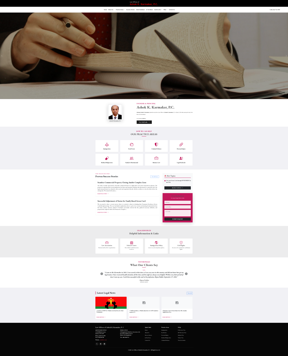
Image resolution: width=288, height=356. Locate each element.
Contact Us (172, 9)
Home (105, 9)
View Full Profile (143, 122)
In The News (149, 9)
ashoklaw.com (103, 342)
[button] (286, 55)
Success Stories (130, 9)
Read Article (100, 319)
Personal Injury (164, 337)
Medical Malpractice (166, 340)
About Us (147, 334)
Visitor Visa (180, 340)
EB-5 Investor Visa (182, 334)
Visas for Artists (181, 342)
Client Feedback (140, 9)
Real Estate (164, 334)
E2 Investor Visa (181, 332)
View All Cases (155, 176)
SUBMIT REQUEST (177, 219)
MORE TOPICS (177, 188)
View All (190, 295)
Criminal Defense (165, 342)
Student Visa (181, 337)
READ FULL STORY (102, 193)
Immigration (164, 332)
